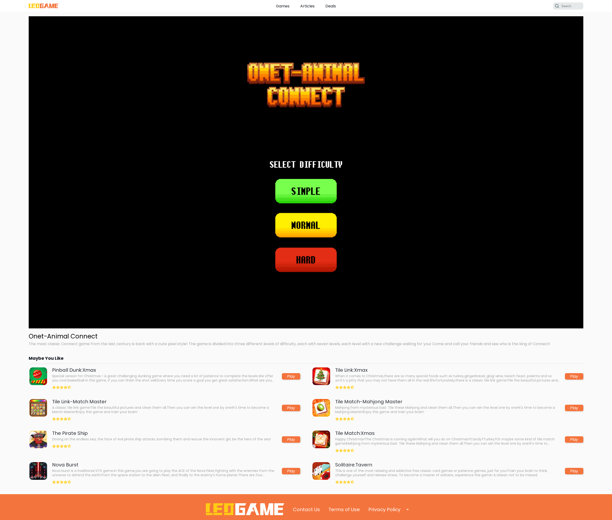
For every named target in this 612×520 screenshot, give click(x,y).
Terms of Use (344, 509)
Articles (307, 6)
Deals (330, 6)
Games (283, 6)
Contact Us (306, 509)
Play (291, 376)
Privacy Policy (384, 509)
